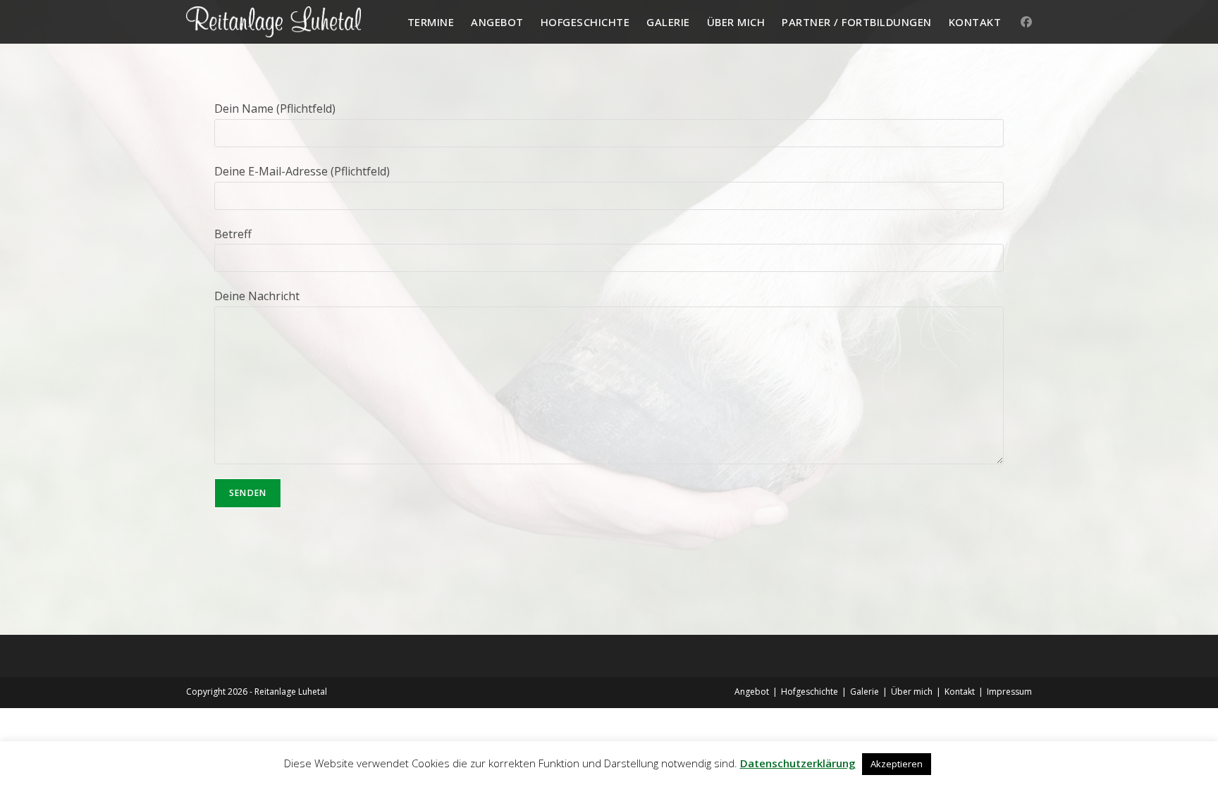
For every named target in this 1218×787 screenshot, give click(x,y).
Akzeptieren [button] (897, 763)
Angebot (751, 692)
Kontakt (960, 692)
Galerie (864, 692)
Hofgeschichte (809, 692)
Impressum (1009, 692)
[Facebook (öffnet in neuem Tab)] (1026, 21)
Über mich (912, 692)
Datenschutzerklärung (798, 763)
